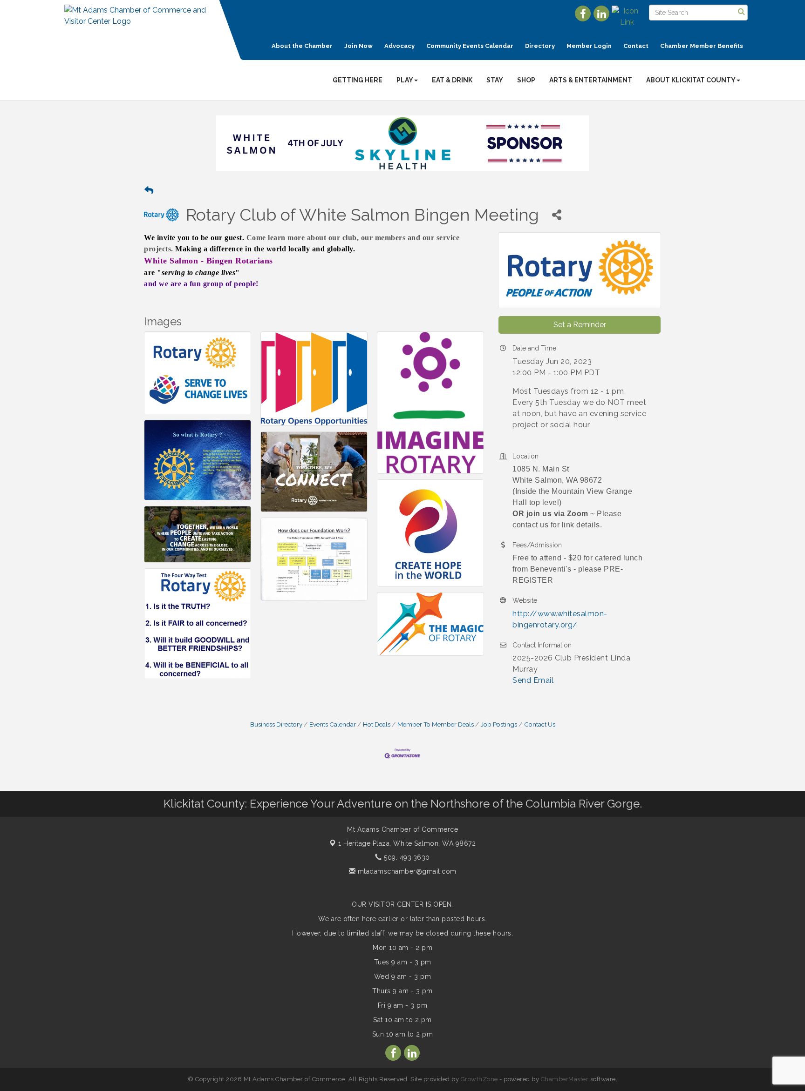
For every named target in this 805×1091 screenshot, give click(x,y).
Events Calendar (332, 724)
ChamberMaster (565, 1079)
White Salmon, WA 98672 (407, 843)
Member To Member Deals (435, 724)
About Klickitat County (691, 80)
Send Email (532, 680)
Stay (494, 80)
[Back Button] (148, 190)
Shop (526, 80)
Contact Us (539, 724)
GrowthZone (479, 1079)
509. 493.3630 (406, 857)
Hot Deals (376, 724)
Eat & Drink (452, 80)
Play (404, 80)
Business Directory (276, 724)
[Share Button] (556, 214)
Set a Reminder (579, 324)
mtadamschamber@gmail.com (406, 871)
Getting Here (357, 80)
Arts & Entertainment (590, 80)
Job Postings (499, 724)
